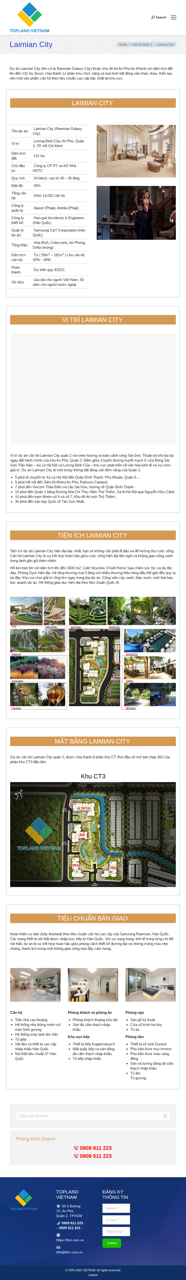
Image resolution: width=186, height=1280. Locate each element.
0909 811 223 (96, 1148)
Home (123, 44)
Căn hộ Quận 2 (142, 44)
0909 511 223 (96, 1156)
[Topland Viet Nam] (23, 1199)
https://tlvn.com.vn (70, 1240)
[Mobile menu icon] (173, 17)
